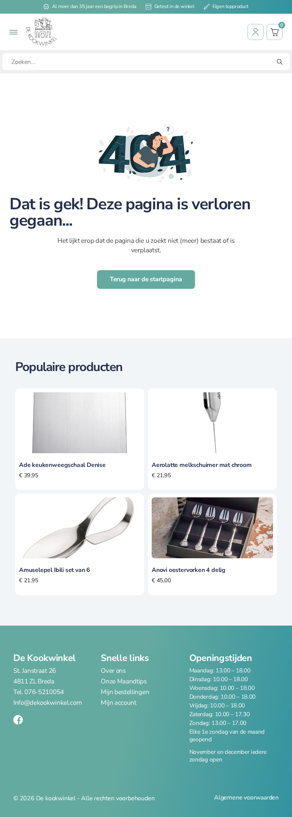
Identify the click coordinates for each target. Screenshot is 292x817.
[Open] (13, 32)
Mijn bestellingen (125, 692)
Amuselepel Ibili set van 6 (54, 570)
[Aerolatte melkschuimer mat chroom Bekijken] (212, 422)
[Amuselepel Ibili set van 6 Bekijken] (79, 527)
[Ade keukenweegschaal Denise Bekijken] (79, 422)
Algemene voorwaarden (246, 798)
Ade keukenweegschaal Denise (62, 465)
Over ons (113, 671)
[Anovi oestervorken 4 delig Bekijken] (212, 527)
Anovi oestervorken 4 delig (188, 570)
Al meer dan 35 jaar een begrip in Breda (94, 6)
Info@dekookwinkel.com (47, 702)
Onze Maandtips (124, 681)
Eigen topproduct (231, 6)
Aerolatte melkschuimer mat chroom (202, 465)
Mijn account (118, 702)
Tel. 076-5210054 (38, 692)
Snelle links (125, 658)
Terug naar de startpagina (146, 279)
